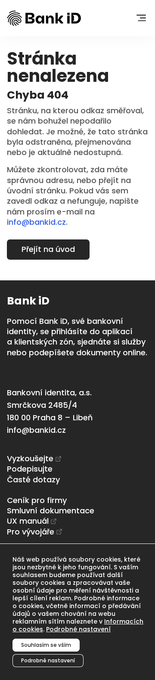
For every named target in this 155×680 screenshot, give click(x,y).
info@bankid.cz (36, 222)
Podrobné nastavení (78, 629)
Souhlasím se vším (46, 645)
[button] (141, 18)
